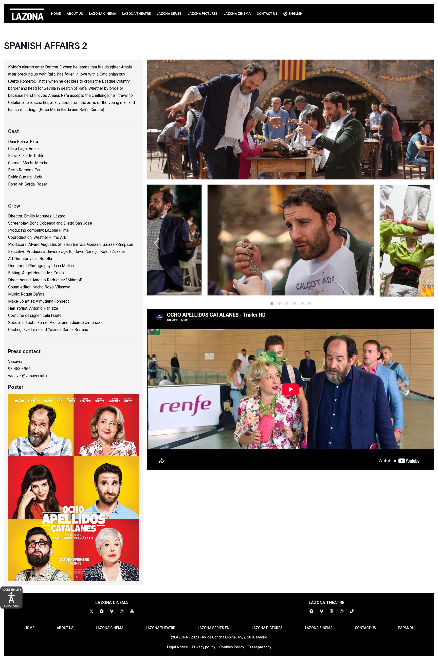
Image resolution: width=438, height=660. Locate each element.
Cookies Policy (231, 647)
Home (29, 628)
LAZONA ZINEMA (319, 628)
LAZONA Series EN (213, 628)
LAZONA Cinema (109, 628)
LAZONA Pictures (267, 628)
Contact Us (365, 628)
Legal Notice (177, 647)
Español (406, 628)
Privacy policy (203, 647)
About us (65, 628)
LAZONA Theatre (160, 628)
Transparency (259, 647)
